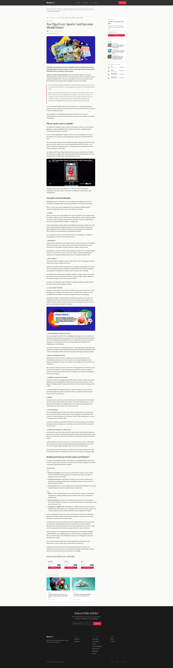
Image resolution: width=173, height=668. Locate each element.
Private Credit (95, 648)
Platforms (78, 2)
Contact (113, 641)
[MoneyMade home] (50, 3)
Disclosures (123, 661)
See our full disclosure (54, 11)
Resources (85, 2)
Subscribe (122, 2)
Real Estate (95, 651)
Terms (117, 661)
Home (47, 17)
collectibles (86, 294)
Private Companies (97, 646)
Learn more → (54, 567)
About (112, 639)
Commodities (95, 641)
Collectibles (95, 639)
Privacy (113, 661)
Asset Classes (93, 2)
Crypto (94, 644)
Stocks (94, 653)
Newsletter (77, 641)
